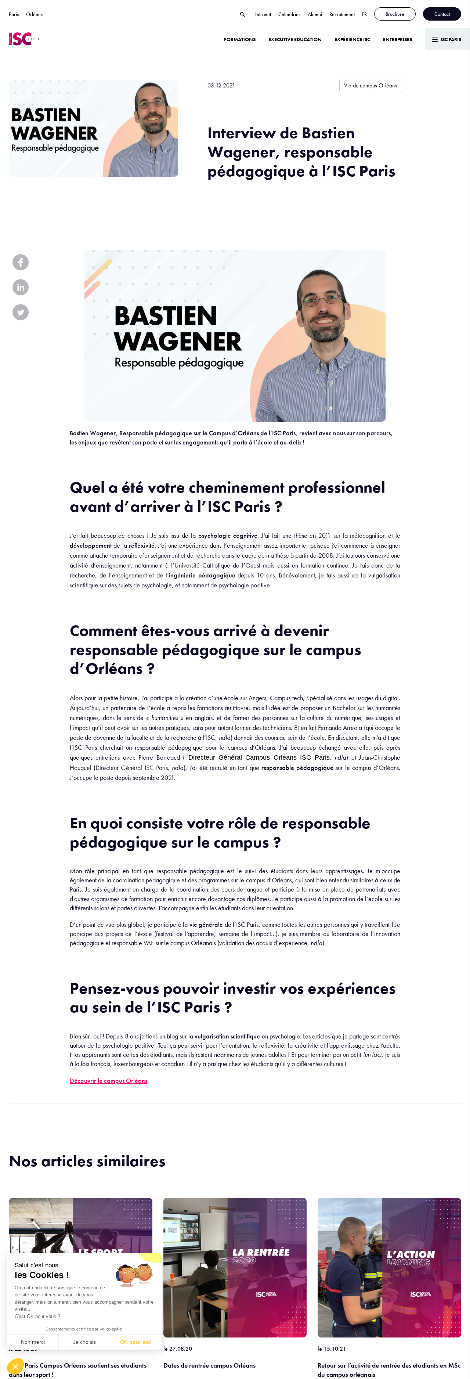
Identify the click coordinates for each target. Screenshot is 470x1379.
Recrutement (342, 14)
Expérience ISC (352, 39)
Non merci (33, 1342)
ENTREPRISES (397, 39)
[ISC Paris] (24, 39)
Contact (442, 14)
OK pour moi (136, 1342)
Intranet (263, 14)
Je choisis (84, 1342)
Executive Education (295, 39)
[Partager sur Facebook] (20, 262)
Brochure (395, 14)
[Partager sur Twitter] (20, 312)
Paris (14, 14)
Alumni (315, 14)
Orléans (34, 14)
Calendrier (289, 14)
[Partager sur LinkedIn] (20, 287)
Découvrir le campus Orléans (108, 1080)
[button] (15, 1366)
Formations (240, 39)
